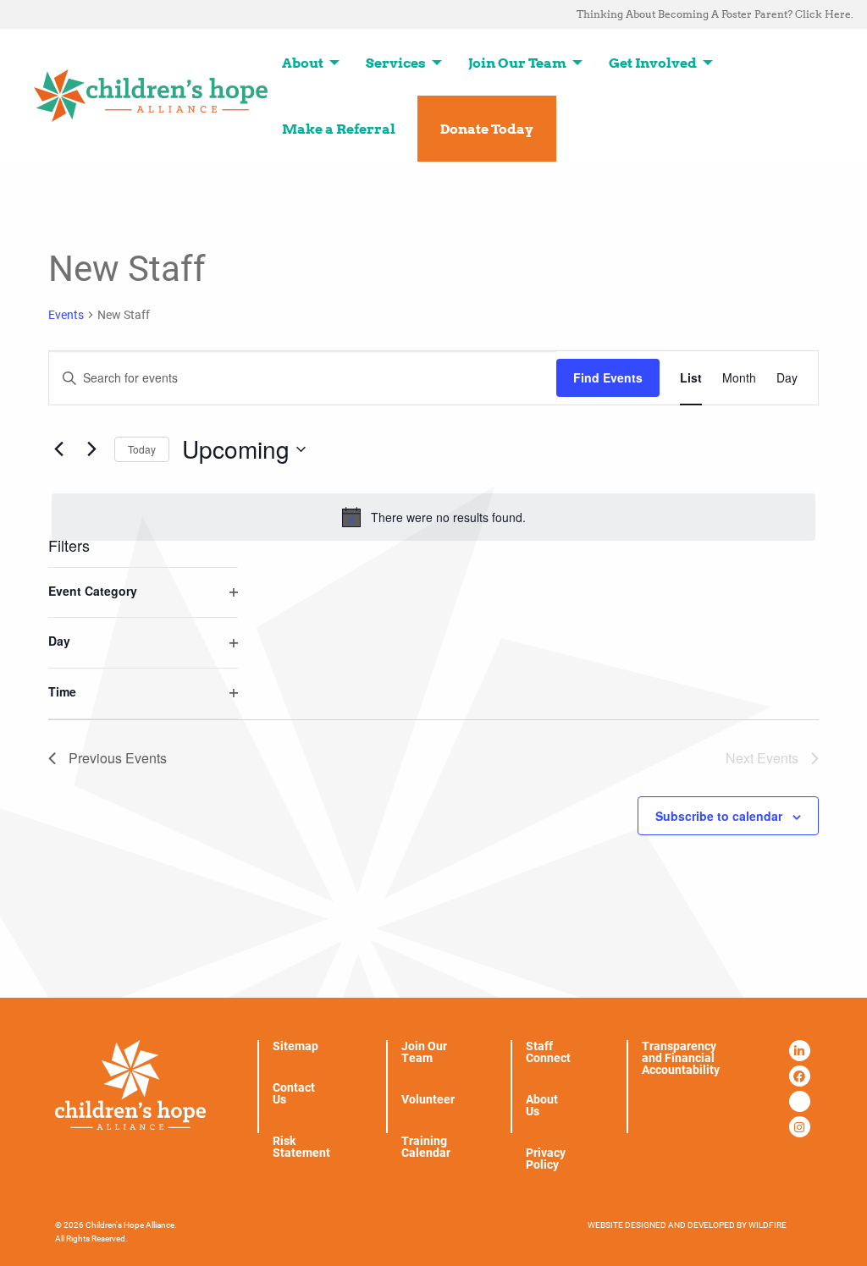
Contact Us (294, 1093)
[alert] (433, 517)
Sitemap (295, 1046)
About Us (542, 1105)
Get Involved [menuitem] (653, 62)
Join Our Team (424, 1052)
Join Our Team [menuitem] (517, 62)
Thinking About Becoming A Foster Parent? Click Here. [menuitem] (715, 14)
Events (66, 314)
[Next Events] (91, 449)
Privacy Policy (546, 1158)
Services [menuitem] (396, 62)
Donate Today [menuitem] (486, 128)
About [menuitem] (302, 62)
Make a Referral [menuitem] (338, 128)
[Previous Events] (58, 449)
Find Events (608, 377)
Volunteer (428, 1099)
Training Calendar (425, 1147)
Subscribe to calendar (718, 815)
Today (142, 449)
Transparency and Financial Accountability (681, 1058)
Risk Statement (301, 1147)
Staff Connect (548, 1052)
